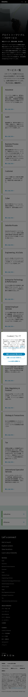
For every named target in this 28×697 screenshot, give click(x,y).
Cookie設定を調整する (14, 361)
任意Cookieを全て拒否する (14, 357)
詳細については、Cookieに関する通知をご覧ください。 (14, 348)
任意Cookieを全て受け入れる (14, 354)
